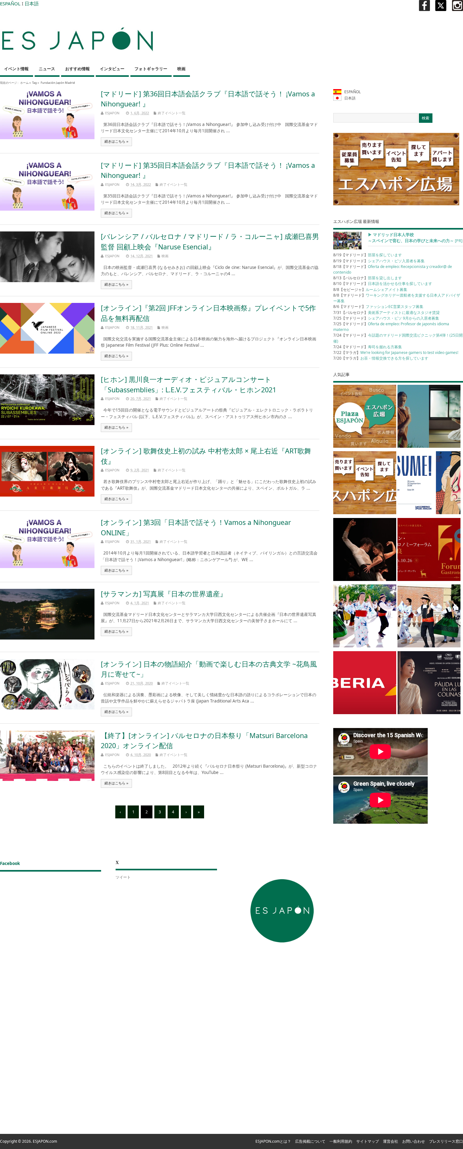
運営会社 (390, 1141)
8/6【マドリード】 (378, 306)
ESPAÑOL (10, 3)
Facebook (10, 863)
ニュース (47, 68)
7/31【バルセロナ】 (386, 312)
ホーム (24, 83)
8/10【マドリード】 (382, 283)
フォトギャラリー (150, 68)
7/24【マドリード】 (367, 347)
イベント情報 (16, 68)
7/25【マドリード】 (386, 318)
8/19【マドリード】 (367, 255)
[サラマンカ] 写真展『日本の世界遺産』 (164, 593)
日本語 (32, 3)
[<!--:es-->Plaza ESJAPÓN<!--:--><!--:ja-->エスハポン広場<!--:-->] (364, 417)
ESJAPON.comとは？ (273, 1141)
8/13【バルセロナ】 (367, 278)
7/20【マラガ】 (380, 358)
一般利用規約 (340, 1141)
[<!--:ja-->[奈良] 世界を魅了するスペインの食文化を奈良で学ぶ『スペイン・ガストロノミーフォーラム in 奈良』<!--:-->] (428, 550)
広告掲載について (310, 1141)
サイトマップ (367, 1141)
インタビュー (112, 68)
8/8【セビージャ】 (370, 289)
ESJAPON (112, 113)
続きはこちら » (117, 141)
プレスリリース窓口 (446, 1141)
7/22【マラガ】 (395, 352)
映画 (181, 68)
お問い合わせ (413, 1141)
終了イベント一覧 (172, 113)
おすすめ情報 (77, 68)
